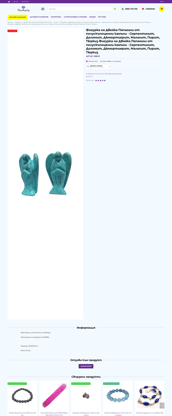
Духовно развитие (39, 17)
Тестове (102, 17)
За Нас (15, 1)
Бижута (18, 22)
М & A (56, 22)
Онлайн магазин (17, 17)
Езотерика (56, 17)
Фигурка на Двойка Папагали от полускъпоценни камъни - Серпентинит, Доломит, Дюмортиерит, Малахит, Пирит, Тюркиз (105, 22)
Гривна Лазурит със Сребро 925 (149, 413)
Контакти (25, 1)
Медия (92, 17)
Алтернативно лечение (75, 17)
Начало (10, 22)
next (162, 406)
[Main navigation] (43, 9)
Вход (162, 1)
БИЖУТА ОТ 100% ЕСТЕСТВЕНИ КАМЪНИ (37, 22)
